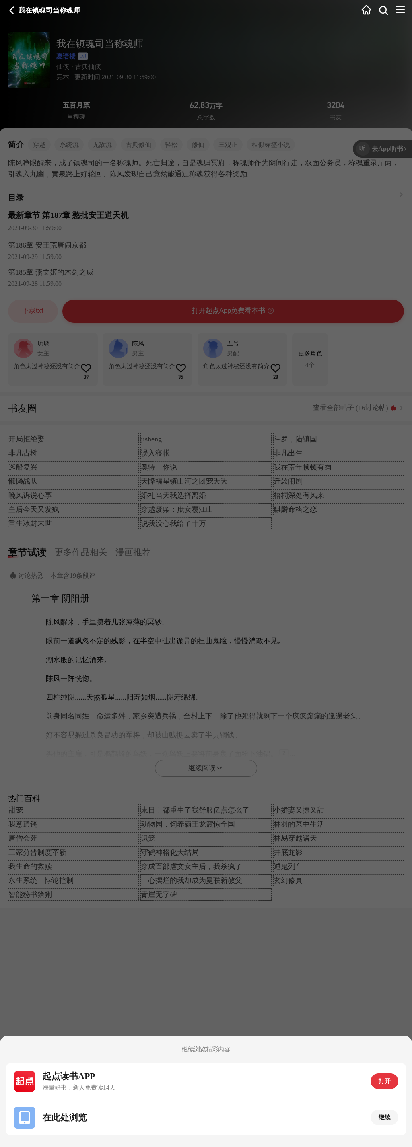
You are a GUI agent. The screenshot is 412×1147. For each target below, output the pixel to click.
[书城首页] (366, 11)
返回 (12, 10)
